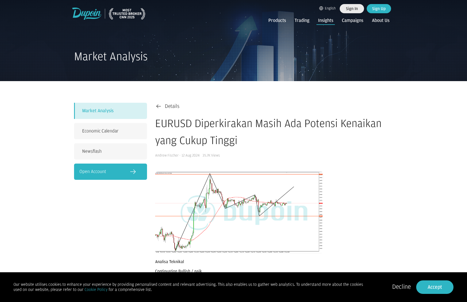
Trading (302, 20)
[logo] (109, 14)
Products (277, 20)
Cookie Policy (96, 289)
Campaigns (352, 20)
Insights (325, 20)
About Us (380, 20)
